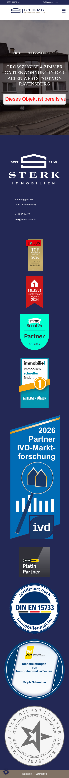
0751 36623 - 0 (13, 2)
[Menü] (65, 10)
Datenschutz (41, 774)
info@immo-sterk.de (50, 2)
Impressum (27, 774)
